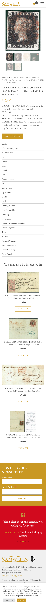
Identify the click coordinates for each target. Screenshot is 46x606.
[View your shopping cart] (34, 3)
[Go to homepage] (11, 3)
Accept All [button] (21, 600)
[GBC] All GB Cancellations (18, 78)
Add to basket (12, 136)
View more (23, 309)
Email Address (8, 487)
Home (4, 78)
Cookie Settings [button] (9, 600)
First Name (7, 477)
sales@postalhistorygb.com (12, 575)
